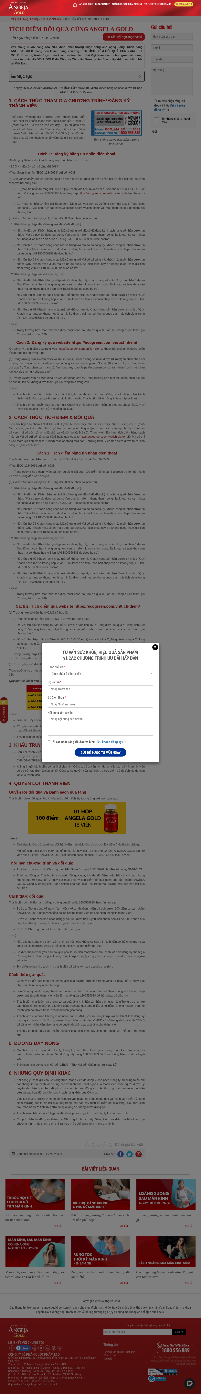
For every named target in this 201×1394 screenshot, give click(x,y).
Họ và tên (54, 682)
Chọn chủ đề (56, 667)
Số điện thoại (57, 697)
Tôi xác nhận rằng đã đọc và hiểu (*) (88, 742)
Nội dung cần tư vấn (60, 713)
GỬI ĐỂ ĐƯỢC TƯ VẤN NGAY (100, 752)
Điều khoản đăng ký (108, 742)
